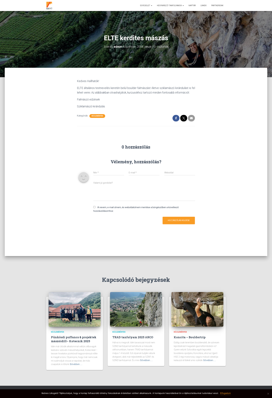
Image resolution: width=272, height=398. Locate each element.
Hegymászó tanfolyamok (169, 5)
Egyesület (145, 5)
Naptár (192, 5)
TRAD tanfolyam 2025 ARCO (132, 337)
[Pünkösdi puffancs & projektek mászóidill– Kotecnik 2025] (75, 309)
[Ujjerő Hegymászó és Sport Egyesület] (49, 5)
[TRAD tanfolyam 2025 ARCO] (136, 309)
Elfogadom (225, 393)
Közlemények (97, 116)
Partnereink (217, 5)
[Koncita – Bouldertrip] (197, 309)
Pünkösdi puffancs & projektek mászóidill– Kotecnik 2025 (73, 339)
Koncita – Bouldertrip (190, 337)
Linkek (204, 5)
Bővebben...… (76, 364)
